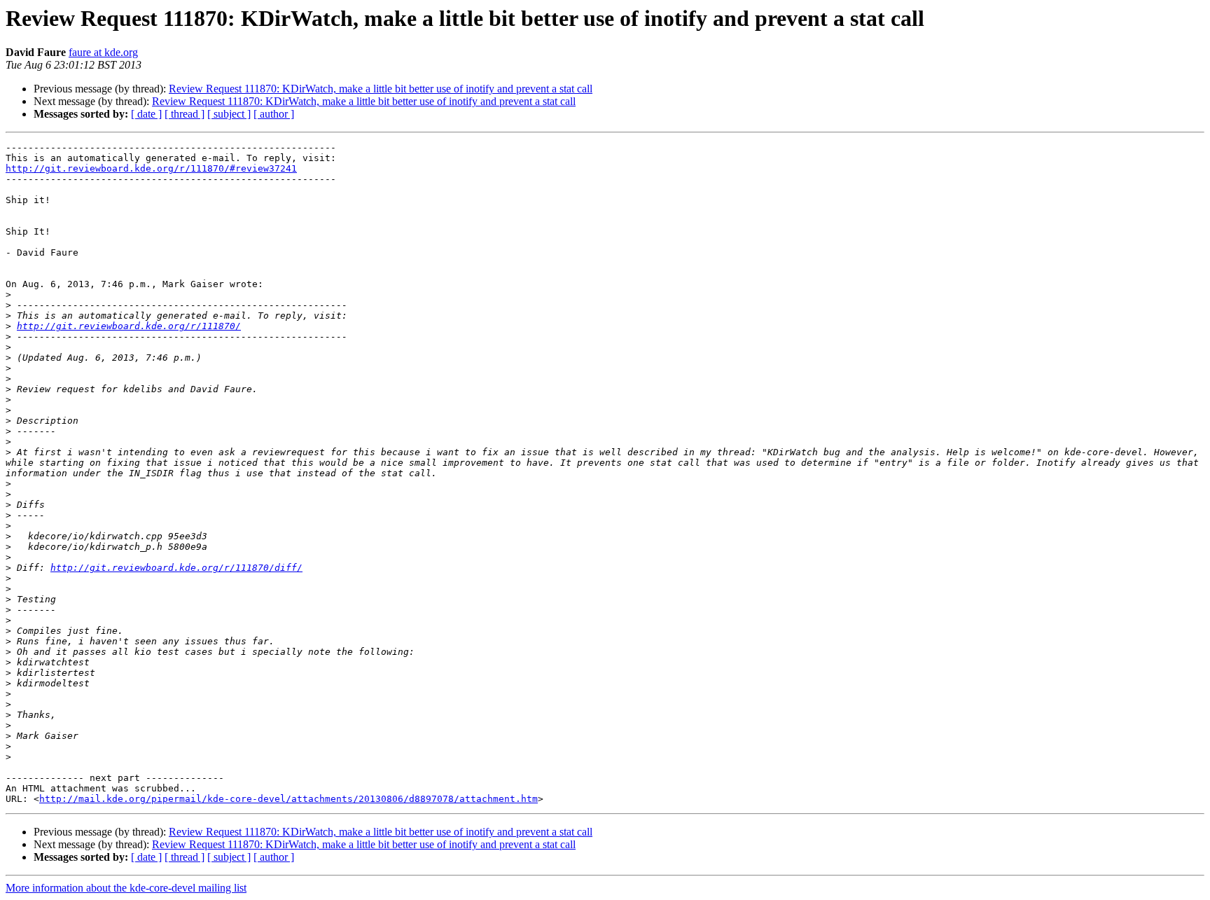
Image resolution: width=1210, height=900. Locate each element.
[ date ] (146, 114)
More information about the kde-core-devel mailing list (126, 888)
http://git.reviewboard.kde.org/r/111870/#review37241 (151, 168)
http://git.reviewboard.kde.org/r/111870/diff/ (176, 567)
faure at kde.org (103, 52)
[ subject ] (229, 114)
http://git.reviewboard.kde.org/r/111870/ (129, 326)
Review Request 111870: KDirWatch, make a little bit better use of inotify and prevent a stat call (380, 89)
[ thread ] (184, 114)
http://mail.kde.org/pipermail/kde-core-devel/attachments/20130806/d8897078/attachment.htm (288, 799)
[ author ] (273, 114)
